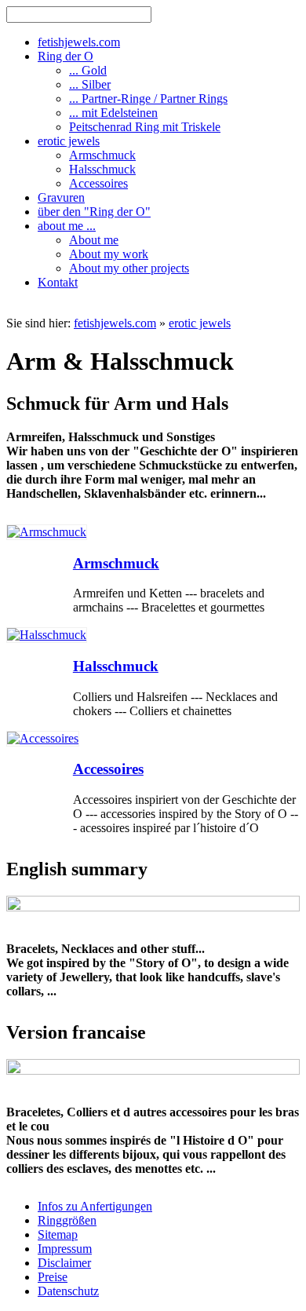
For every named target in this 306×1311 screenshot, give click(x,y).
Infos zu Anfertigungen (95, 1206)
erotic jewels (200, 323)
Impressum (65, 1248)
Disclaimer (64, 1262)
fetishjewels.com (115, 323)
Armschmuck (116, 563)
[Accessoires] (42, 738)
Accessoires (108, 769)
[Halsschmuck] (46, 634)
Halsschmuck (115, 666)
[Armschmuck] (46, 532)
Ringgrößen (67, 1220)
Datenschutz (68, 1291)
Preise (52, 1277)
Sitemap (58, 1234)
